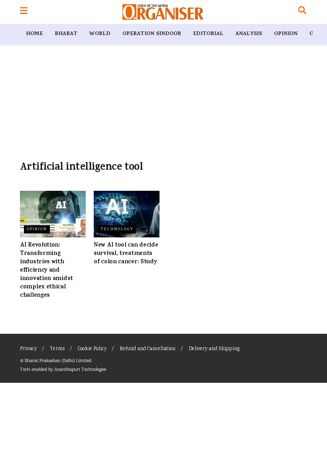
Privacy (28, 349)
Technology (116, 229)
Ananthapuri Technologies (80, 369)
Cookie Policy (92, 349)
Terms (57, 349)
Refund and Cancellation (147, 349)
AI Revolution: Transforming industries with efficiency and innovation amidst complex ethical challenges (46, 271)
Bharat (66, 34)
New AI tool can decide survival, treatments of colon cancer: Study (126, 254)
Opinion (285, 34)
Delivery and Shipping (214, 349)
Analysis (248, 34)
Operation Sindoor (151, 34)
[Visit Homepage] (162, 12)
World (99, 34)
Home (34, 34)
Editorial (208, 34)
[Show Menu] (24, 12)
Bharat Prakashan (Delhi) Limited (58, 361)
